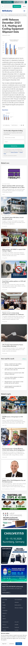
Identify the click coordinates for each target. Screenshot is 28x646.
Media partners (18, 605)
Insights (4, 605)
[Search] (2, 6)
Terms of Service (14, 152)
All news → (24, 359)
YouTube (16, 630)
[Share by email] (21, 125)
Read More (5, 110)
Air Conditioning (6, 125)
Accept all (19, 643)
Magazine (4, 613)
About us (4, 624)
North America (14, 125)
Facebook (17, 627)
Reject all (4, 643)
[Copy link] (19, 125)
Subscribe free (17, 6)
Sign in (24, 6)
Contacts (4, 630)
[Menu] (24, 10)
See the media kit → (6, 592)
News (6, 15)
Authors (4, 618)
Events (3, 607)
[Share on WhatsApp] (23, 125)
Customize (11, 643)
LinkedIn (16, 624)
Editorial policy (5, 627)
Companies (4, 610)
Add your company (19, 607)
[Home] (7, 11)
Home (2, 15)
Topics (3, 616)
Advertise (17, 602)
